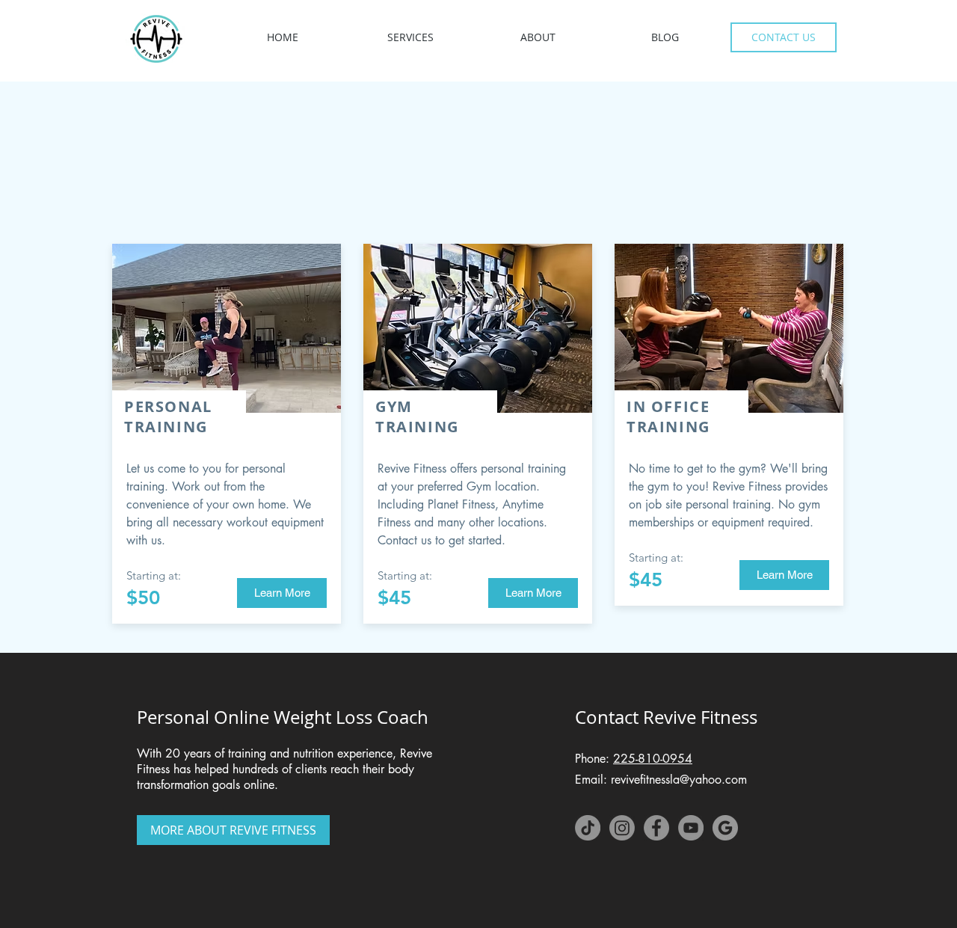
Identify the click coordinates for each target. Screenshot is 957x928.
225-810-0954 (652, 758)
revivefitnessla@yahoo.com (679, 779)
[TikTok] (587, 828)
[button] (410, 37)
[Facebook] (656, 828)
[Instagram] (622, 828)
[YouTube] (691, 828)
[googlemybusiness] (725, 828)
